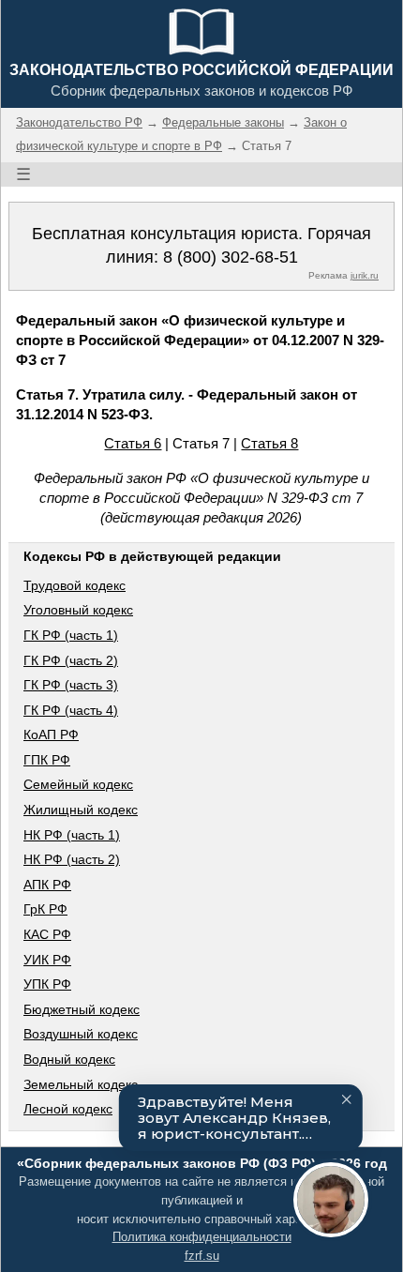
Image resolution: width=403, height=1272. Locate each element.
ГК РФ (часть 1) (70, 635)
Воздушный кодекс (80, 1033)
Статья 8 (269, 443)
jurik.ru (365, 275)
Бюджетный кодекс (81, 1009)
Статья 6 (132, 443)
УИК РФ (47, 959)
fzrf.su (202, 1256)
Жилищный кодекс (80, 809)
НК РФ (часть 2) (71, 859)
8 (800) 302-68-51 (230, 257)
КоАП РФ (51, 734)
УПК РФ (47, 984)
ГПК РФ (46, 759)
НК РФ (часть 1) (71, 834)
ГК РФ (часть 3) (70, 684)
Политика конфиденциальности (201, 1237)
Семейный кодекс (78, 784)
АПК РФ (47, 884)
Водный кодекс (69, 1059)
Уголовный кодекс (78, 609)
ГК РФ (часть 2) (70, 660)
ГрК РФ (45, 908)
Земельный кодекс (80, 1084)
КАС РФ (47, 934)
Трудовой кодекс (74, 585)
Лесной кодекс (67, 1108)
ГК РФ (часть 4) (70, 710)
